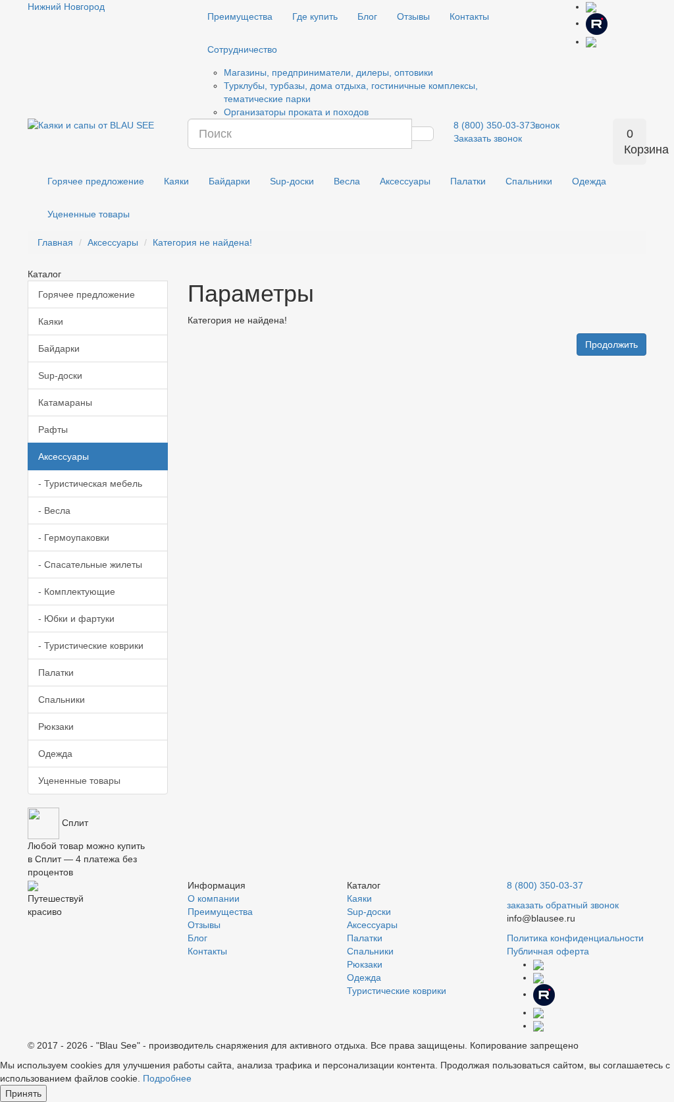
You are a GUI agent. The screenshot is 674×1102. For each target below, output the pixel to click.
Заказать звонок (488, 138)
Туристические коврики (396, 990)
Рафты (53, 429)
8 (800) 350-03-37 (545, 885)
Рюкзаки (56, 726)
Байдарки (229, 181)
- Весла (54, 510)
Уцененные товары (88, 214)
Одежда (589, 181)
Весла (347, 181)
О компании (214, 898)
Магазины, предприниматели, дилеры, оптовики (328, 72)
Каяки (176, 181)
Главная (55, 242)
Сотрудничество (242, 49)
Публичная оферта (548, 951)
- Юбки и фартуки (76, 618)
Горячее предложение (95, 181)
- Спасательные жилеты (90, 564)
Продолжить (611, 344)
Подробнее (167, 1078)
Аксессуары (405, 181)
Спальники (529, 181)
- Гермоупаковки (73, 537)
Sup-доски (292, 181)
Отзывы (413, 16)
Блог (367, 16)
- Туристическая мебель (90, 483)
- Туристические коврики (90, 645)
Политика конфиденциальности (575, 938)
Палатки (468, 181)
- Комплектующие (76, 591)
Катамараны (65, 402)
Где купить (315, 16)
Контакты (469, 16)
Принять (23, 1093)
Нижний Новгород (66, 6)
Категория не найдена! (202, 242)
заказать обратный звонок (563, 905)
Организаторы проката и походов (296, 112)
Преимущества (239, 16)
